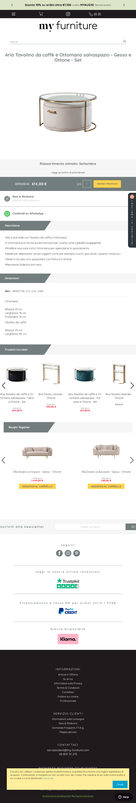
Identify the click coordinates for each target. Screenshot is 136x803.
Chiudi (120, 784)
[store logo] (68, 26)
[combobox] (68, 41)
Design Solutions (84, 795)
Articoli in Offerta (68, 674)
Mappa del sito (68, 732)
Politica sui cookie (68, 696)
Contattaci (68, 692)
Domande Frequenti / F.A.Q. (68, 727)
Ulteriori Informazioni (24, 200)
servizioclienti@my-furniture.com (68, 750)
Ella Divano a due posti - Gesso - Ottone (106, 471)
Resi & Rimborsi (68, 723)
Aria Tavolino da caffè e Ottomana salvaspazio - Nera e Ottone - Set (17, 397)
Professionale (68, 700)
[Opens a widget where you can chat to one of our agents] (123, 797)
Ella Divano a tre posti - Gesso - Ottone (37, 471)
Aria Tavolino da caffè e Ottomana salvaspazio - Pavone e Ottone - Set (85, 397)
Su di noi (68, 679)
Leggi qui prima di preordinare (68, 172)
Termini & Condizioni (68, 687)
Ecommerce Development (57, 795)
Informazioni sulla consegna (68, 719)
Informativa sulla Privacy (68, 683)
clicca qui (48, 778)
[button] (132, 385)
